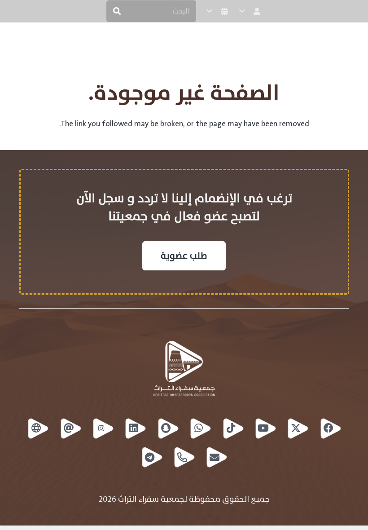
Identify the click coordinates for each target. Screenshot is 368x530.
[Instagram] (102, 428)
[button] (250, 11)
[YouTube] (265, 428)
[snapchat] (167, 428)
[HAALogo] (342, 41)
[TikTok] (233, 428)
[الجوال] (184, 457)
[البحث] (117, 11)
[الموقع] (37, 428)
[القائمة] (13, 42)
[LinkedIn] (135, 428)
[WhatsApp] (200, 428)
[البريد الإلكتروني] (216, 457)
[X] (297, 428)
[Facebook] (330, 428)
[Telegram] (151, 457)
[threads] (70, 428)
